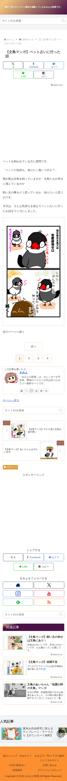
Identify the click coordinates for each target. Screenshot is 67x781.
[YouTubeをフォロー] (36, 390)
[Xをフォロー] (26, 390)
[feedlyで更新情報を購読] (41, 390)
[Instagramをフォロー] (31, 390)
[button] (63, 21)
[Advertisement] (33, 122)
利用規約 (17, 770)
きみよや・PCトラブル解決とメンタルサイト (49, 757)
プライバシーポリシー (50, 770)
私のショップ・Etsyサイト (17, 755)
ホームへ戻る (11, 400)
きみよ (23, 372)
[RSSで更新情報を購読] (46, 390)
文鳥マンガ (12, 467)
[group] (27, 734)
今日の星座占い (17, 765)
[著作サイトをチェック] (21, 390)
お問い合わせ (49, 765)
